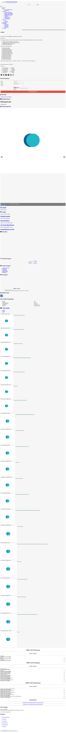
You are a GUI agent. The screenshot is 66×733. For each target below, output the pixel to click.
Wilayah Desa (7, 10)
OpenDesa (3, 730)
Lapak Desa (4, 28)
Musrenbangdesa (4, 220)
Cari (37, 4)
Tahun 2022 (6, 26)
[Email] (6, 75)
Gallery (3, 19)
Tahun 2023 (6, 27)
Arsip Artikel (6, 308)
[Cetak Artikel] (11, 75)
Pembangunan (4, 22)
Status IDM (4, 23)
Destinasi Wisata (5, 271)
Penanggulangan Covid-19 (7, 229)
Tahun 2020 (6, 24)
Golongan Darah (7, 18)
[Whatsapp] (13, 75)
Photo (5, 20)
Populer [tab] (3, 311)
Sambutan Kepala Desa (8, 9)
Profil (3, 8)
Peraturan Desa (4, 270)
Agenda (4, 207)
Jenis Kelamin (7, 17)
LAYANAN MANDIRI (7, 96)
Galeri (4, 212)
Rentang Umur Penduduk (9, 13)
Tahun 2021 (6, 25)
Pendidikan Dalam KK (8, 15)
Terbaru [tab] (3, 310)
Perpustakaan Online (5, 717)
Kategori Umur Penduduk (9, 14)
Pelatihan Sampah (5, 216)
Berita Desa (4, 268)
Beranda (3, 7)
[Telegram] (8, 75)
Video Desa (6, 21)
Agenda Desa (4, 269)
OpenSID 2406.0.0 (9, 730)
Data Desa (4, 11)
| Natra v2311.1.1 (15, 730)
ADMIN (1, 96)
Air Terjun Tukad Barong (7, 225)
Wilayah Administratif (8, 12)
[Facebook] (1, 75)
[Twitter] (4, 75)
